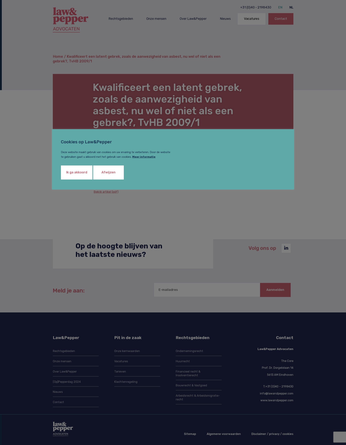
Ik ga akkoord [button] (76, 172)
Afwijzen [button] (108, 172)
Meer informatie (144, 156)
